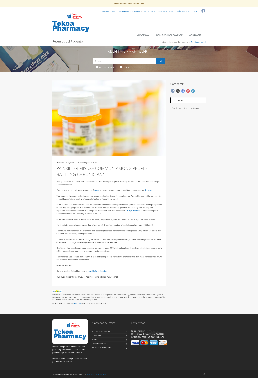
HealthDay (77, 303)
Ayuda (113, 11)
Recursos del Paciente (169, 35)
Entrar (197, 11)
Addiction (149, 190)
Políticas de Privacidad (101, 348)
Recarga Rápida (149, 11)
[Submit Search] (160, 61)
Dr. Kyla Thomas (133, 210)
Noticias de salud (107, 67)
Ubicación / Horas (165, 11)
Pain (186, 108)
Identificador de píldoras (129, 11)
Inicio (164, 41)
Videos (126, 67)
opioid (96, 190)
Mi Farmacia (143, 35)
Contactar (195, 35)
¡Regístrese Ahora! (183, 11)
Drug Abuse (176, 108)
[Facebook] (203, 11)
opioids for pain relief (97, 271)
